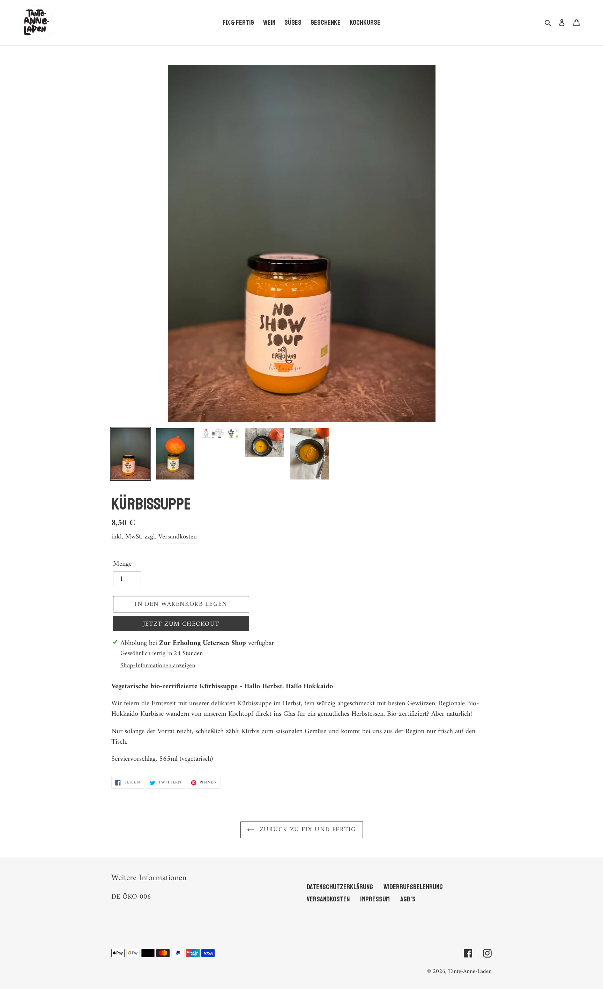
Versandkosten (177, 537)
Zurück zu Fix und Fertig (307, 829)
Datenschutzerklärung (340, 887)
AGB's (408, 899)
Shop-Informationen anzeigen (157, 665)
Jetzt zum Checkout (181, 624)
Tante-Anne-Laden (470, 971)
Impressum (375, 899)
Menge (122, 564)
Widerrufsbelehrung (413, 887)
